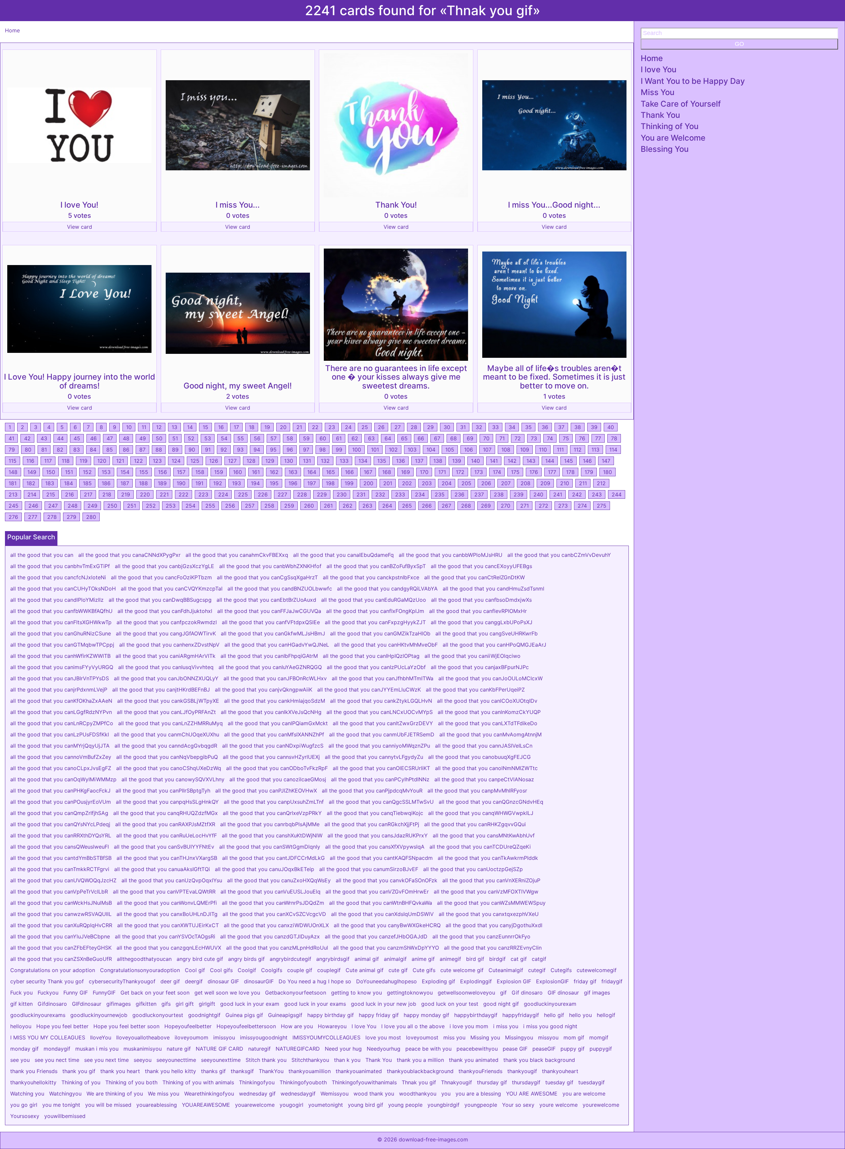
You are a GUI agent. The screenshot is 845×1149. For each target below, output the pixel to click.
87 (142, 449)
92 (223, 449)
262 (348, 505)
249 (92, 505)
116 (30, 460)
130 (288, 460)
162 (274, 472)
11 (144, 427)
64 (388, 438)
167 (368, 472)
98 (322, 449)
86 (126, 449)
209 (545, 483)
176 (533, 472)
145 (568, 460)
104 (430, 449)
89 (175, 449)
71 (502, 438)
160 (237, 472)
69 (470, 438)
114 (613, 449)
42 (27, 438)
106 (468, 449)
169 (405, 472)
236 (459, 494)
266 (427, 505)
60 (323, 438)
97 (306, 449)
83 (76, 449)
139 (456, 460)
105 (449, 449)
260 (309, 505)
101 (375, 449)
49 (142, 438)
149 (31, 472)
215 (50, 494)
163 (292, 472)
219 (125, 494)
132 (325, 460)
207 (506, 483)
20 (283, 427)
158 (199, 472)
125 (194, 460)
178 (570, 472)
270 (505, 505)
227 (282, 494)
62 (355, 438)
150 (50, 472)
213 (13, 494)
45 (77, 438)
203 (427, 483)
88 (158, 449)
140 (475, 460)
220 (145, 494)
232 (380, 494)
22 (315, 427)
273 (563, 505)
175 (515, 472)
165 (330, 472)
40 (610, 427)
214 (31, 494)
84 (93, 449)
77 (598, 438)
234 (420, 494)
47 (110, 438)
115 (13, 460)
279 (71, 517)
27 (397, 427)
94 (257, 449)
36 (545, 427)
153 (106, 472)
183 (49, 483)
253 (171, 505)
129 (269, 460)
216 (69, 494)
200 (368, 483)
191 (199, 483)
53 (207, 438)
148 (13, 472)
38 (577, 427)
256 (230, 505)
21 (299, 427)
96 (290, 449)
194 (255, 483)
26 (381, 427)
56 (257, 438)
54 (224, 438)
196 (292, 483)
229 (322, 494)
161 (256, 472)
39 (594, 427)
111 (560, 449)
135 (381, 460)
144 (549, 460)
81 (44, 449)
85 (109, 449)
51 (175, 438)
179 (589, 472)
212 (601, 483)
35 (528, 427)
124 (176, 460)
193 (236, 483)
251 (131, 505)
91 (208, 449)
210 (564, 483)
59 (306, 438)
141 (494, 460)
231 (360, 494)
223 (203, 494)
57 (273, 438)
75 (566, 438)
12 (159, 427)
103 (412, 449)
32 (479, 427)
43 (44, 438)
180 (607, 472)
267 (446, 505)
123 (157, 460)
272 (543, 505)
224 (223, 494)
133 (344, 460)
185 (87, 483)
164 (311, 472)
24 (348, 427)
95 (273, 449)
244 (617, 494)
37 (561, 427)
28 (414, 427)
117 (48, 460)
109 (524, 449)
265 (407, 505)
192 (217, 483)
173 (478, 472)
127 (232, 460)
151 (69, 472)
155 (143, 472)
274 (582, 505)
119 (83, 460)
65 (404, 438)
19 (267, 427)
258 (269, 505)
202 (407, 483)
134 (362, 460)
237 (479, 494)
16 (221, 427)
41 (11, 438)
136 (400, 460)
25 (364, 427)
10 (129, 427)
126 (213, 460)
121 (120, 460)
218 (106, 494)
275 (601, 505)
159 (218, 472)
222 (183, 494)
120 (101, 460)
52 (191, 438)
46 (93, 438)
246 (33, 505)
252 (151, 505)
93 (240, 449)
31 (463, 427)
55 (240, 438)
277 (32, 517)
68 (453, 438)
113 (595, 449)
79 (12, 449)
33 (495, 427)
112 (578, 449)
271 (524, 505)
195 (274, 483)
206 (486, 483)
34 (512, 427)
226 (263, 494)
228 (302, 494)
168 (386, 472)
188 (143, 483)
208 (525, 483)
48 (126, 438)
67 (437, 438)
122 (138, 460)
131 (307, 460)
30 (447, 427)
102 (393, 449)
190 (181, 483)
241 (557, 494)
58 (290, 438)
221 (164, 494)
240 (538, 494)
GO (739, 44)
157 (181, 472)
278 (52, 517)
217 (88, 494)
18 (251, 427)
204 (447, 483)
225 (243, 494)
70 (486, 438)
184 (68, 483)
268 (466, 505)
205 (466, 483)
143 (530, 460)
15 (205, 427)
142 (512, 460)
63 (371, 438)
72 (518, 438)
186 (106, 483)
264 (387, 505)
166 (349, 472)
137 (419, 460)
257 (249, 505)
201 (387, 483)
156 (162, 472)
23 (331, 427)
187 (124, 483)
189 (162, 483)
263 (367, 505)
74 (550, 438)
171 (442, 472)
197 (311, 483)
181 (13, 483)
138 (437, 460)
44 (60, 438)
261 (328, 505)
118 (66, 460)
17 (236, 427)
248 (73, 505)
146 (587, 460)
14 (190, 427)
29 (430, 427)
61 (339, 438)
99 (339, 449)
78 (614, 438)
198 (330, 483)
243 (597, 494)
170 (424, 472)
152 (87, 472)
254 (190, 505)
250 (112, 505)
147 (606, 460)
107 (487, 449)
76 (582, 438)
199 (349, 483)
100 (356, 449)
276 (13, 517)
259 (289, 505)
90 (191, 449)
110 (543, 449)
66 (421, 438)
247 (53, 505)
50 (159, 438)
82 (60, 449)
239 (519, 494)
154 (124, 472)
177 (552, 472)
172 (460, 472)
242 (577, 494)
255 (210, 505)
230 (342, 494)
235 (440, 494)
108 (505, 449)
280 (91, 517)
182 (30, 483)
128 (251, 460)
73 (534, 438)
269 (486, 505)
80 (28, 449)
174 (497, 472)
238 (499, 494)
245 (13, 505)
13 (174, 427)
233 (400, 494)
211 (583, 483)
